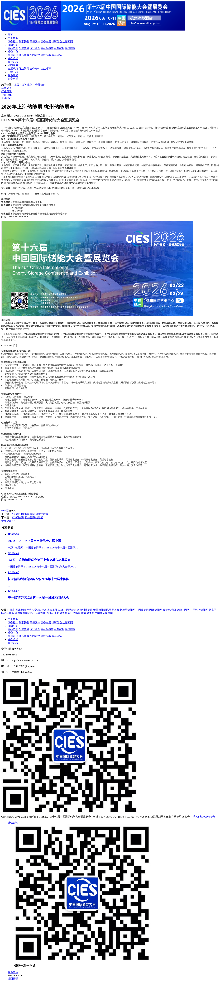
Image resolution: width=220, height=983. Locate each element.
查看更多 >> (8, 520)
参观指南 (46, 55)
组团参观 (35, 55)
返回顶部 (13, 978)
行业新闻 (24, 68)
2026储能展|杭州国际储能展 (27, 517)
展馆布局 (70, 48)
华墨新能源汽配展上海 (106, 609)
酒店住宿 (24, 55)
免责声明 (13, 78)
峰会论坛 (13, 58)
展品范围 (13, 48)
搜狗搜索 (31, 609)
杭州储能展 (86, 609)
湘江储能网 (74, 613)
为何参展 (24, 48)
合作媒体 (35, 68)
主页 (16, 84)
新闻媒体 (13, 65)
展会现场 (57, 55)
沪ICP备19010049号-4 (204, 816)
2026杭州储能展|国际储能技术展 (30, 514)
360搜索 (41, 609)
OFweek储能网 (36, 613)
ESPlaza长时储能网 (56, 613)
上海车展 (52, 609)
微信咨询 (13, 822)
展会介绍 (46, 41)
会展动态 (13, 68)
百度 (12, 609)
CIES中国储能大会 (68, 609)
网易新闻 (20, 609)
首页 (10, 34)
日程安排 (35, 41)
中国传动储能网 (104, 613)
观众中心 (13, 51)
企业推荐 (46, 68)
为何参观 (13, 55)
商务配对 (59, 48)
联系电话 (13, 972)
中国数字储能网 (199, 609)
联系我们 (13, 75)
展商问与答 (47, 48)
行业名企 (35, 48)
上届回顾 (67, 41)
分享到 (5, 510)
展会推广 (13, 41)
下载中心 (13, 72)
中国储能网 (142, 609)
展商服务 (13, 45)
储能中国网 (183, 609)
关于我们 (24, 41)
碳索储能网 (87, 613)
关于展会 (13, 38)
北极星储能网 (127, 609)
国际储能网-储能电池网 (162, 609)
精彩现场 (57, 41)
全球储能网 (21, 613)
